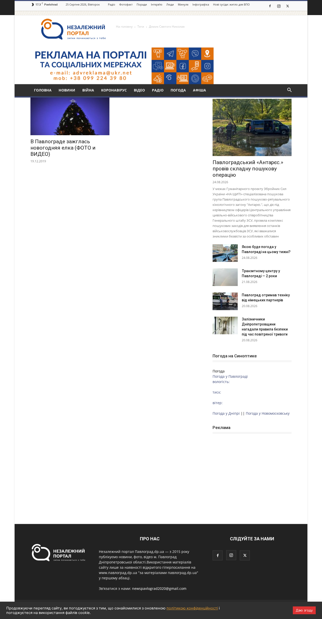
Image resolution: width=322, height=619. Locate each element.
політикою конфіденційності (192, 608)
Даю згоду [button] (304, 610)
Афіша (199, 90)
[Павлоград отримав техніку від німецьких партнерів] (225, 301)
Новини (67, 90)
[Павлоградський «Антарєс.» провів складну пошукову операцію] (252, 127)
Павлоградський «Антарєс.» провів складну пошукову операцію (248, 168)
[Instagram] (278, 5)
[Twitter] (287, 5)
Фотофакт (126, 4)
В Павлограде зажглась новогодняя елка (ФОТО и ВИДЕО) (63, 147)
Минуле (183, 4)
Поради (142, 4)
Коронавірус (114, 90)
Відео (139, 90)
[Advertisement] (252, 471)
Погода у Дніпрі (226, 413)
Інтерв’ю (156, 4)
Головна (43, 90)
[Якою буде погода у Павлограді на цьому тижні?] (225, 253)
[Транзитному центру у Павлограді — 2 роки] (225, 277)
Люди (170, 4)
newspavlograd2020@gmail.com (159, 588)
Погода (178, 90)
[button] (289, 90)
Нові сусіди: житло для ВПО (231, 4)
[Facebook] (270, 5)
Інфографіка (200, 4)
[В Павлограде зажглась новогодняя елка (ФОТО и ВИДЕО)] (69, 115)
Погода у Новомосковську (268, 413)
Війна (88, 90)
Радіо (111, 4)
